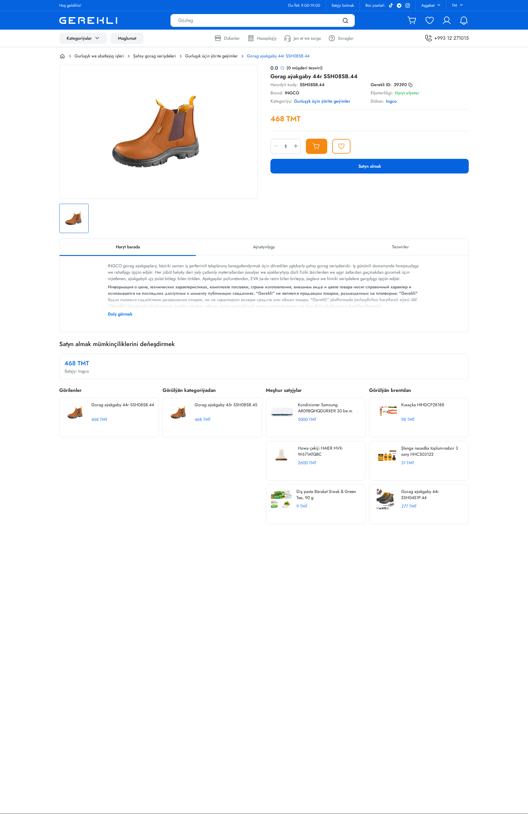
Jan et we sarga (307, 38)
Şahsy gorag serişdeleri (154, 56)
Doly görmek (120, 314)
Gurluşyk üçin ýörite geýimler (211, 56)
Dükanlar (232, 38)
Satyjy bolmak (343, 5)
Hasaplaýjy (267, 38)
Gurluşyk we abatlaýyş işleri (99, 56)
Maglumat (127, 38)
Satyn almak (369, 166)
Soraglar (346, 38)
